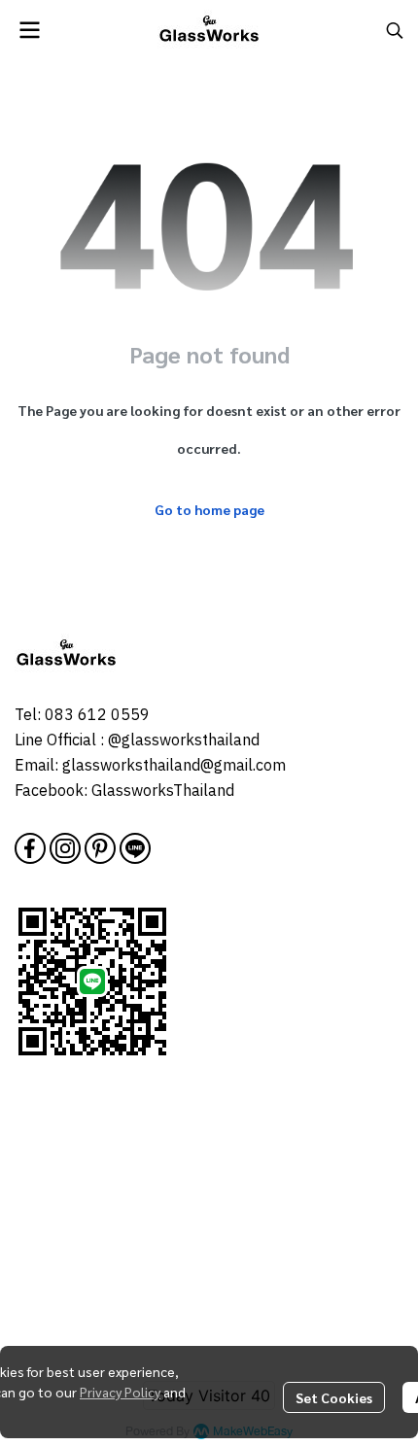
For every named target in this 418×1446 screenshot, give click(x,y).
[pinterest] (100, 848)
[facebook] (30, 848)
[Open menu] (29, 30)
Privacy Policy (120, 1391)
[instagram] (65, 848)
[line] (135, 848)
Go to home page (209, 509)
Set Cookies (334, 1397)
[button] (394, 30)
